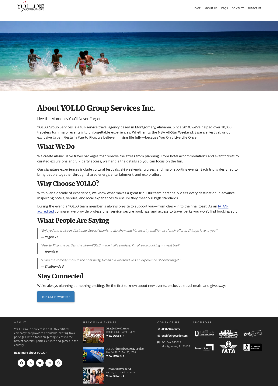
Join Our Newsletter (56, 297)
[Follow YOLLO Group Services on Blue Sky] (40, 363)
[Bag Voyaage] (253, 334)
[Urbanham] (204, 334)
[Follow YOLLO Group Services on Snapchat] (58, 363)
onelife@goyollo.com (175, 335)
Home (197, 8)
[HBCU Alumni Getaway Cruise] (93, 355)
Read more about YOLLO (29, 352)
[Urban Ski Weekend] (93, 376)
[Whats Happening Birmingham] (228, 334)
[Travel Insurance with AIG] (204, 348)
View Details (114, 335)
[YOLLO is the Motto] (30, 11)
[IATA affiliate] (228, 348)
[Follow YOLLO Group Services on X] (30, 363)
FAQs (224, 8)
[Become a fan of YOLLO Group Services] (21, 363)
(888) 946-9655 (171, 329)
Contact (238, 8)
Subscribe (255, 8)
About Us (210, 8)
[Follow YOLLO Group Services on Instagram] (49, 363)
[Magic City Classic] (93, 335)
